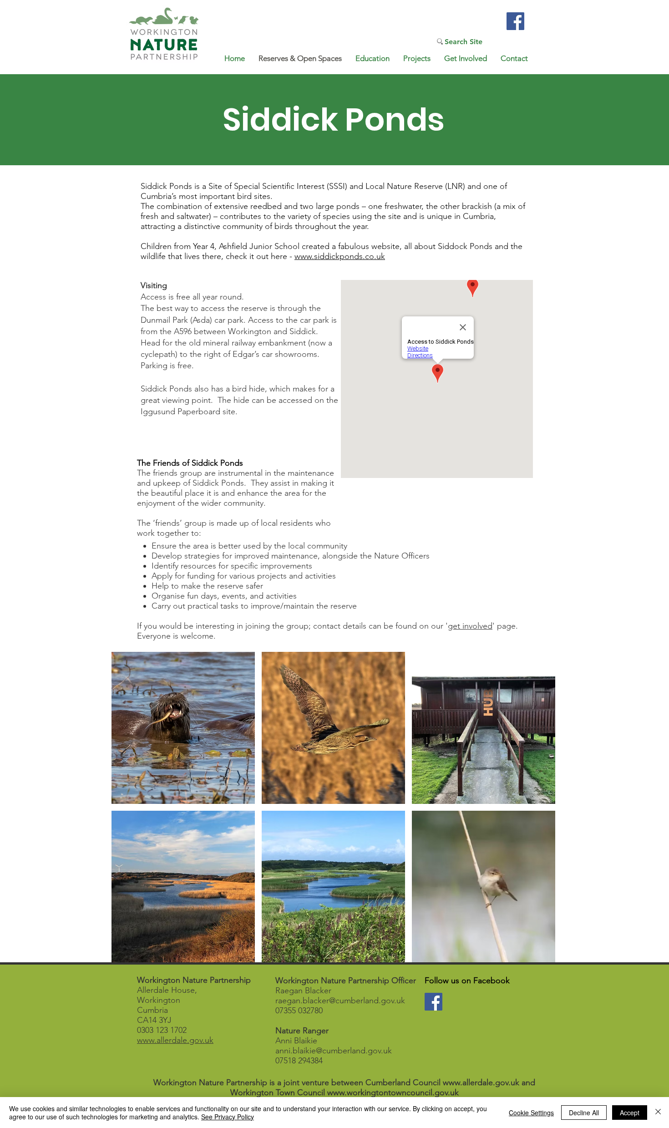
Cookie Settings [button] (531, 1112)
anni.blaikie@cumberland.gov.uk (333, 1051)
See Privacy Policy (227, 1116)
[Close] (658, 1112)
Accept (629, 1112)
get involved (470, 626)
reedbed (266, 206)
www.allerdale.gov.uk (175, 1040)
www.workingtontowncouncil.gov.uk (393, 1092)
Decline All (584, 1112)
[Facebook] (515, 21)
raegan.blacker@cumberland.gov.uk (340, 1001)
